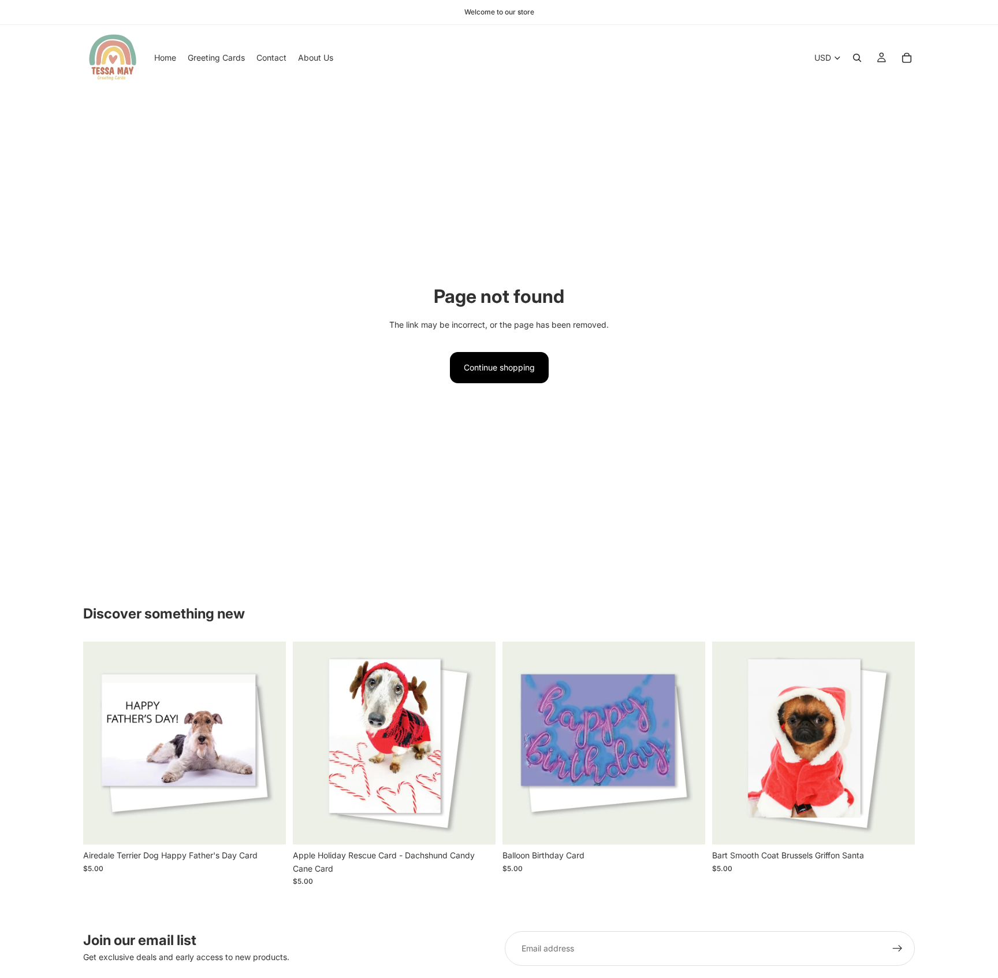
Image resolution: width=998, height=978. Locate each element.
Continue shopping (499, 367)
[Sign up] (897, 948)
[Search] (857, 58)
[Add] (268, 827)
